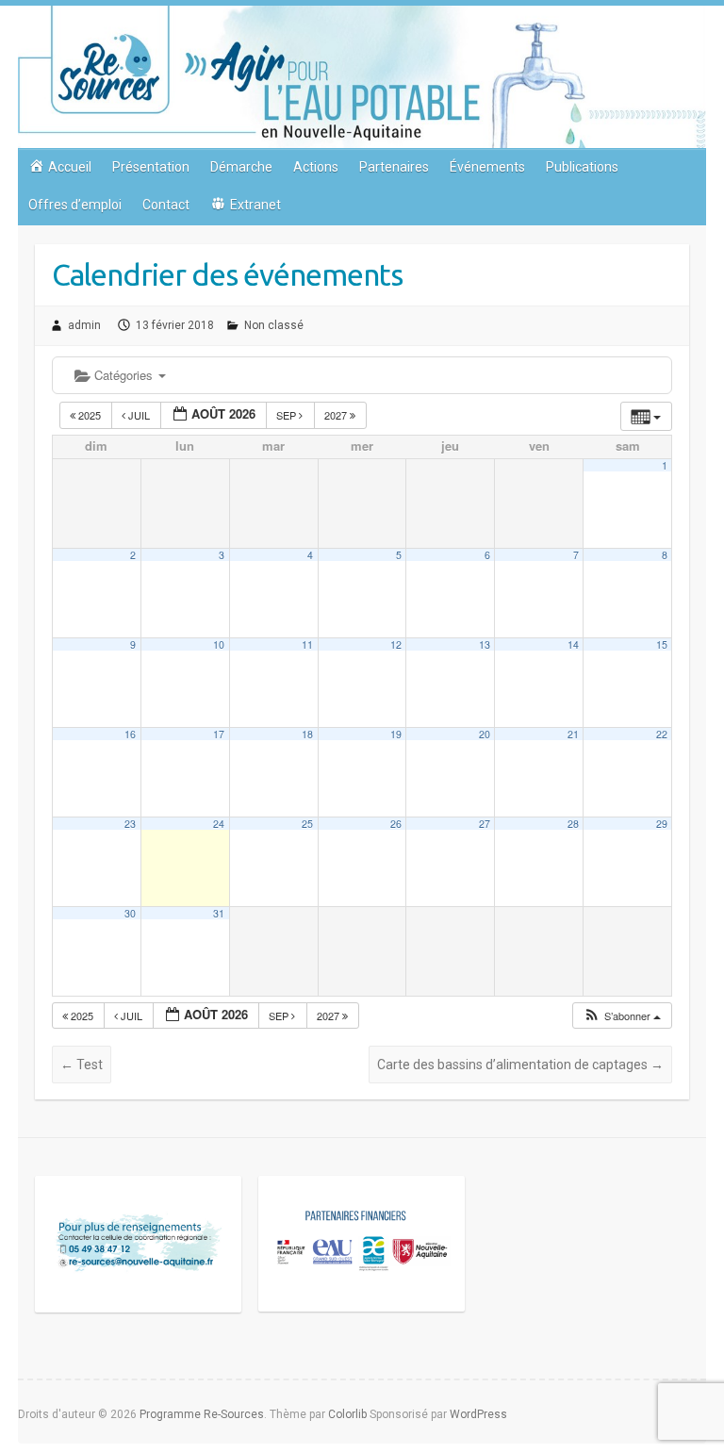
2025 (89, 414)
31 (218, 913)
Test (81, 1064)
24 (218, 824)
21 (573, 734)
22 (661, 734)
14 (573, 644)
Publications (582, 166)
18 (307, 734)
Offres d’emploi (75, 204)
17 (218, 734)
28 (573, 824)
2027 (337, 414)
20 (484, 734)
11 (307, 644)
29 (661, 824)
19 (396, 734)
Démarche (241, 166)
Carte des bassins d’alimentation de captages (520, 1064)
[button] (621, 1016)
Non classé (274, 325)
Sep (287, 414)
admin (84, 325)
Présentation (150, 166)
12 (396, 644)
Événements (487, 166)
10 (218, 644)
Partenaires (394, 166)
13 (484, 644)
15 (661, 644)
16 (130, 734)
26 (396, 824)
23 (130, 824)
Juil (139, 414)
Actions (315, 166)
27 (484, 824)
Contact (165, 204)
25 (307, 824)
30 (130, 913)
